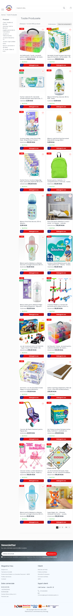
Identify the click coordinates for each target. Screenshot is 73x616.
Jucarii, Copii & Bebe (9, 41)
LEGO (4, 44)
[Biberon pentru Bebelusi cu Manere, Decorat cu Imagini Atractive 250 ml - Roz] (32, 248)
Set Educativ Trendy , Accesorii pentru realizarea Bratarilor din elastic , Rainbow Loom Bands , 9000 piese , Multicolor (59, 347)
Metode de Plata (42, 569)
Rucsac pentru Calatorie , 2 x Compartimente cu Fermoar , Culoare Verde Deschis (59, 180)
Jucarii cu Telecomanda (7, 35)
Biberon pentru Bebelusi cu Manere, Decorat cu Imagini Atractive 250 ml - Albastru (32, 513)
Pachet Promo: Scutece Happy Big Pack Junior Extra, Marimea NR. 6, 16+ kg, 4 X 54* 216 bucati (31, 180)
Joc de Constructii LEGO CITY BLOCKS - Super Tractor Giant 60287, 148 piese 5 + (31, 347)
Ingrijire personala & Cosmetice (9, 31)
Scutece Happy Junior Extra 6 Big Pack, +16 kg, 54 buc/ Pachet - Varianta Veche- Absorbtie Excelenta (31, 139)
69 (66, 527)
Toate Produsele (12, 15)
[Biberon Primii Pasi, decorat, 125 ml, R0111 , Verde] (59, 82)
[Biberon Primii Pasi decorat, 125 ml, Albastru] (32, 207)
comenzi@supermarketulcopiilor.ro (46, 595)
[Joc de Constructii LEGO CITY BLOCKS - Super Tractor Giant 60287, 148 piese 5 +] (32, 331)
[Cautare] (64, 8)
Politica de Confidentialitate (49, 557)
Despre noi (4, 569)
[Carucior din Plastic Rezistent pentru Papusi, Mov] (32, 414)
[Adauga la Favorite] (42, 29)
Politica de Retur (42, 572)
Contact (3, 579)
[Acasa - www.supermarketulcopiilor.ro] (8, 8)
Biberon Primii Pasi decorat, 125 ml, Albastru (30, 222)
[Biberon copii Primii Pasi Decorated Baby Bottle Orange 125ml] (59, 124)
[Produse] (2, 10)
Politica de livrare (6, 577)
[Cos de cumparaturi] (71, 8)
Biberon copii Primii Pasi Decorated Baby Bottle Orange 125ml (58, 139)
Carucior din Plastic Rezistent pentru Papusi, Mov (31, 430)
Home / (3, 15)
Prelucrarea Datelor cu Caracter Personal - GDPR (15, 574)
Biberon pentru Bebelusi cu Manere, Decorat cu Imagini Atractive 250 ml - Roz (32, 264)
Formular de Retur (43, 577)
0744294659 (43, 591)
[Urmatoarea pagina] (69, 527)
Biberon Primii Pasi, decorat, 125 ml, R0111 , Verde (58, 97)
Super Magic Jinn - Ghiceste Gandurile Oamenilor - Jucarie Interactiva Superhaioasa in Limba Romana (58, 513)
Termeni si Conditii (6, 572)
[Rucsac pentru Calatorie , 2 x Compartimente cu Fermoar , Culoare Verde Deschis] (59, 165)
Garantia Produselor (44, 574)
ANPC (39, 579)
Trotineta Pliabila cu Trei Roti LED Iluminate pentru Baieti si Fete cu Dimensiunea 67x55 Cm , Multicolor (58, 305)
